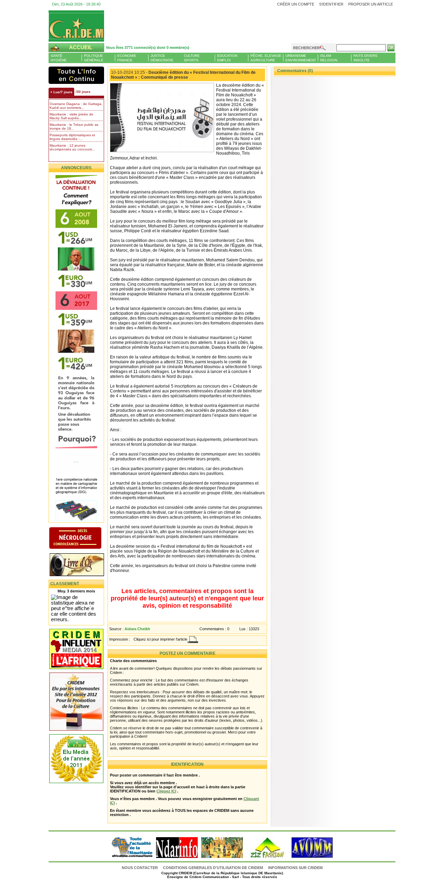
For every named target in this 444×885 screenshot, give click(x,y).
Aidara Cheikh (137, 629)
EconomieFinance (126, 58)
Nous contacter (140, 868)
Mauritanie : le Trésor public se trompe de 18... (74, 126)
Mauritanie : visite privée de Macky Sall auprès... (71, 116)
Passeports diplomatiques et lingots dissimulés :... (72, 137)
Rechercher (306, 48)
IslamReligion (328, 58)
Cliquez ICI (166, 791)
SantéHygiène (59, 58)
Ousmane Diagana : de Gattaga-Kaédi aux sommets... (76, 106)
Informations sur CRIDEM (295, 868)
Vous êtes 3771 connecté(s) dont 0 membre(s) (147, 47)
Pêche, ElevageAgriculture (265, 58)
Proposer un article (370, 4)
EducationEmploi (227, 58)
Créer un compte (295, 4)
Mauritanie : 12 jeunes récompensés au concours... (72, 147)
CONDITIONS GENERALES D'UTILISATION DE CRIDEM (213, 868)
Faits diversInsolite (365, 58)
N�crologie (82, 538)
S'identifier (331, 4)
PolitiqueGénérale (93, 58)
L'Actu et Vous (76, 75)
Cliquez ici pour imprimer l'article (160, 639)
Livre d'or (82, 565)
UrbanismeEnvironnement (300, 58)
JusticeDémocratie (162, 58)
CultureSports (192, 58)
